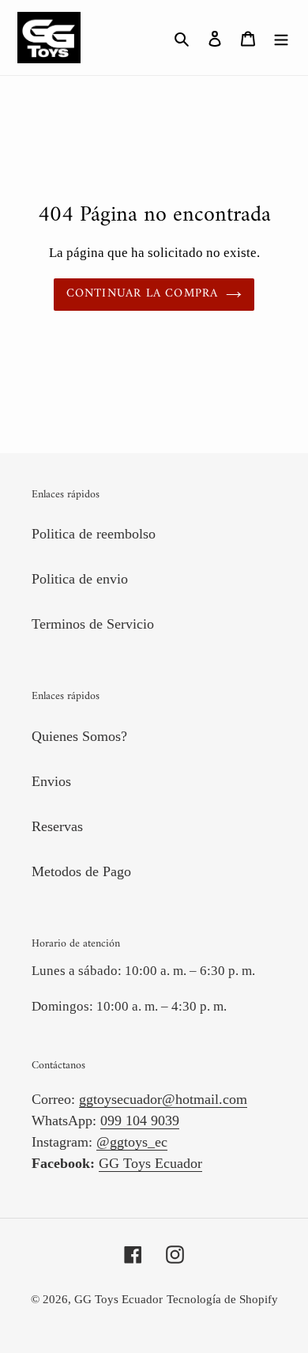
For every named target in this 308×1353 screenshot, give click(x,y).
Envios (51, 781)
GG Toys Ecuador (150, 1163)
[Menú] (281, 37)
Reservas (57, 826)
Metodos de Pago (81, 871)
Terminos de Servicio (93, 624)
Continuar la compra (142, 293)
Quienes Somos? (79, 736)
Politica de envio (80, 579)
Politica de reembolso (94, 534)
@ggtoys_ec (131, 1142)
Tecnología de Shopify (222, 1299)
